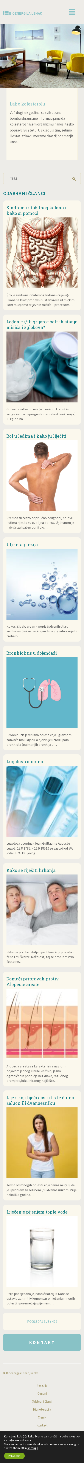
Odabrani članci (42, 1401)
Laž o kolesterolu (27, 104)
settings (32, 1448)
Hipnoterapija (42, 1409)
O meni (42, 1393)
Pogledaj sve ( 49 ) (42, 1321)
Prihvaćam (14, 1455)
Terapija (42, 1385)
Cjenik (42, 1417)
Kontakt (42, 1342)
